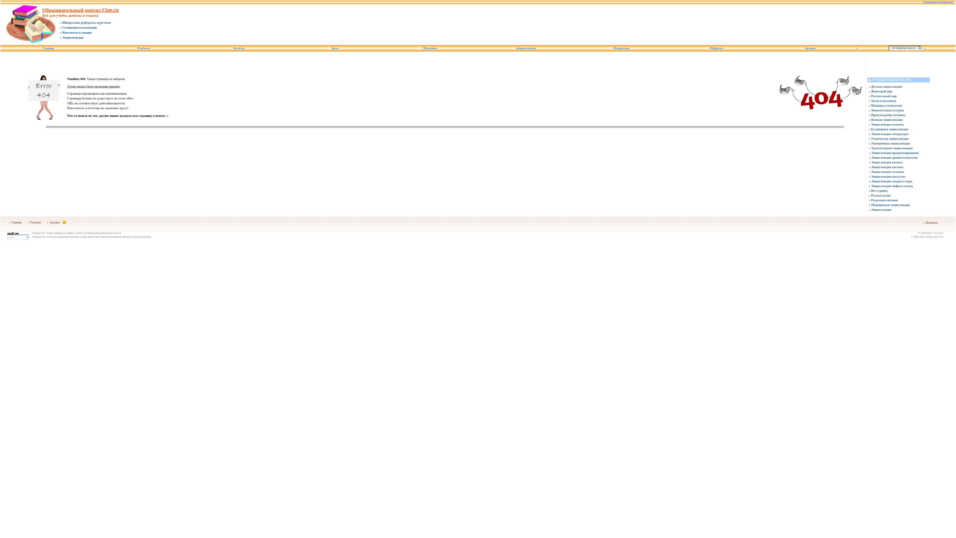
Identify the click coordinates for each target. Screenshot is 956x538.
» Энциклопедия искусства (887, 176)
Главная (48, 48)
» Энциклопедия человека (886, 172)
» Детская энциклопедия (885, 86)
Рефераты (716, 48)
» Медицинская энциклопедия (889, 205)
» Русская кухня (880, 195)
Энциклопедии (526, 48)
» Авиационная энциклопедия (889, 143)
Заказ (335, 48)
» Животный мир (880, 91)
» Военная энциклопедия (886, 120)
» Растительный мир (883, 96)
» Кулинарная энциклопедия (888, 129)
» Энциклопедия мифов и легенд (891, 186)
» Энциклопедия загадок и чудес (890, 181)
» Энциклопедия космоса (886, 162)
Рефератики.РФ (934, 236)
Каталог (239, 48)
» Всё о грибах (878, 191)
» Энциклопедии (880, 209)
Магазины (430, 48)
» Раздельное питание (883, 200)
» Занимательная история (886, 110)
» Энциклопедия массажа (886, 167)
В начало (143, 48)
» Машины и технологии (885, 105)
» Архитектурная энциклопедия (891, 148)
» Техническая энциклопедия (889, 138)
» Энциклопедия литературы (888, 134)
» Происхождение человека (887, 115)
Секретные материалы (938, 2)
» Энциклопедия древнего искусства (893, 157)
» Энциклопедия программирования (894, 153)
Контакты (932, 222)
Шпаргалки (621, 48)
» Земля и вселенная (882, 101)
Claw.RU (938, 233)
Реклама (35, 222)
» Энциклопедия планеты (886, 124)
